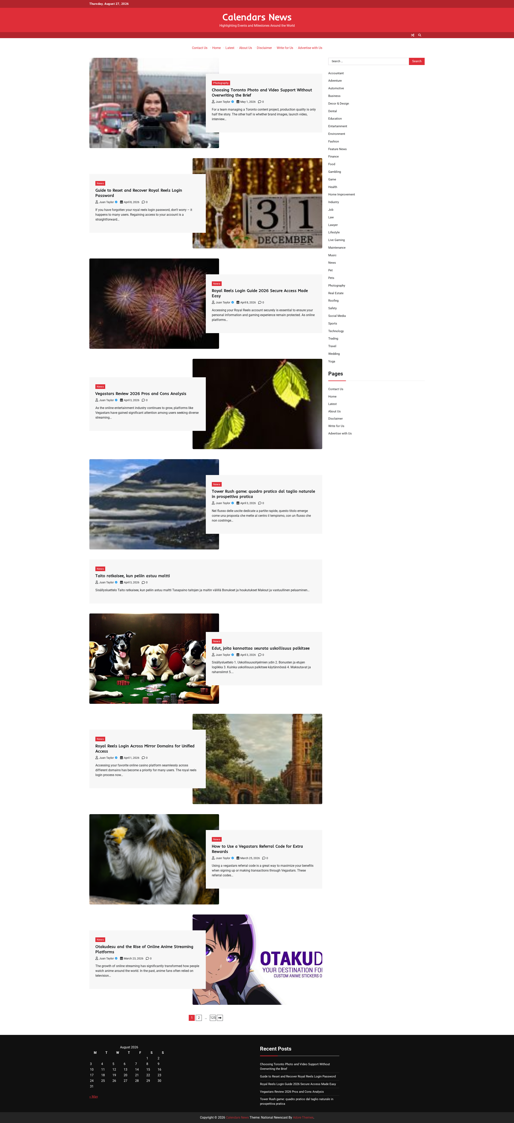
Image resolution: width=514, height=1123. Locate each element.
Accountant (336, 73)
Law (331, 217)
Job (330, 210)
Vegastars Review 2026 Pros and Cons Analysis (140, 393)
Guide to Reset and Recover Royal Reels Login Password (298, 1076)
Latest (229, 48)
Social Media (337, 316)
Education (335, 119)
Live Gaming (336, 240)
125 (213, 1018)
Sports (332, 323)
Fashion (333, 141)
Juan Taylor (223, 101)
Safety (332, 308)
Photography (221, 82)
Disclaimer (264, 48)
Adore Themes (303, 1117)
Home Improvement (341, 194)
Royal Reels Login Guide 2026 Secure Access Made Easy (298, 1084)
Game (332, 179)
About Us (245, 48)
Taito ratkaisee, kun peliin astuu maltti (132, 575)
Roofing (333, 301)
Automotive (336, 88)
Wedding (334, 354)
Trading (333, 339)
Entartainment (337, 126)
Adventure (335, 81)
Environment (336, 134)
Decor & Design (338, 103)
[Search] (420, 35)
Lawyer (333, 225)
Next (220, 1018)
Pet (330, 270)
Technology (336, 331)
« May (93, 1097)
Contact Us (199, 48)
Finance (333, 157)
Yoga (331, 361)
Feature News (337, 149)
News (100, 183)
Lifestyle (334, 232)
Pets (331, 278)
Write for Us (285, 48)
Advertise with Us (310, 48)
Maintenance (337, 247)
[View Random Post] (413, 35)
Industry (333, 202)
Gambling (334, 172)
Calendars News (257, 17)
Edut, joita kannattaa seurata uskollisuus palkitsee (261, 648)
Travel (332, 346)
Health (332, 187)
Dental (332, 111)
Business (334, 96)
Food (331, 164)
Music (332, 255)
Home (216, 48)
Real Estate (336, 293)
